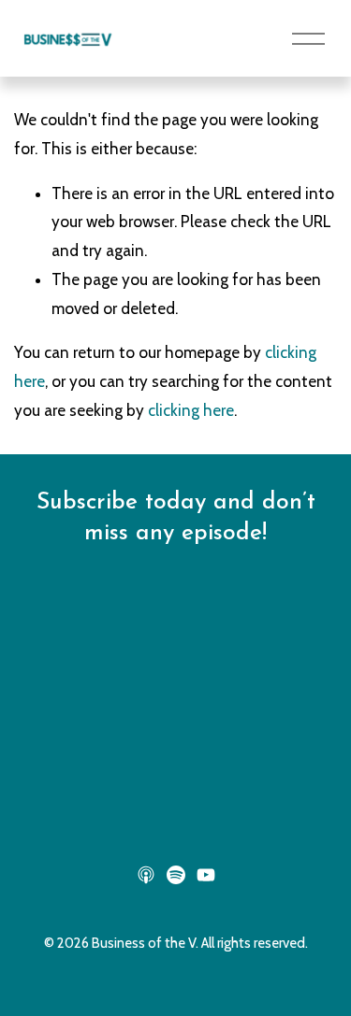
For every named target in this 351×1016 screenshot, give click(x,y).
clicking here (191, 410)
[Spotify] (176, 875)
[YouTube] (206, 875)
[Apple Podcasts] (146, 875)
